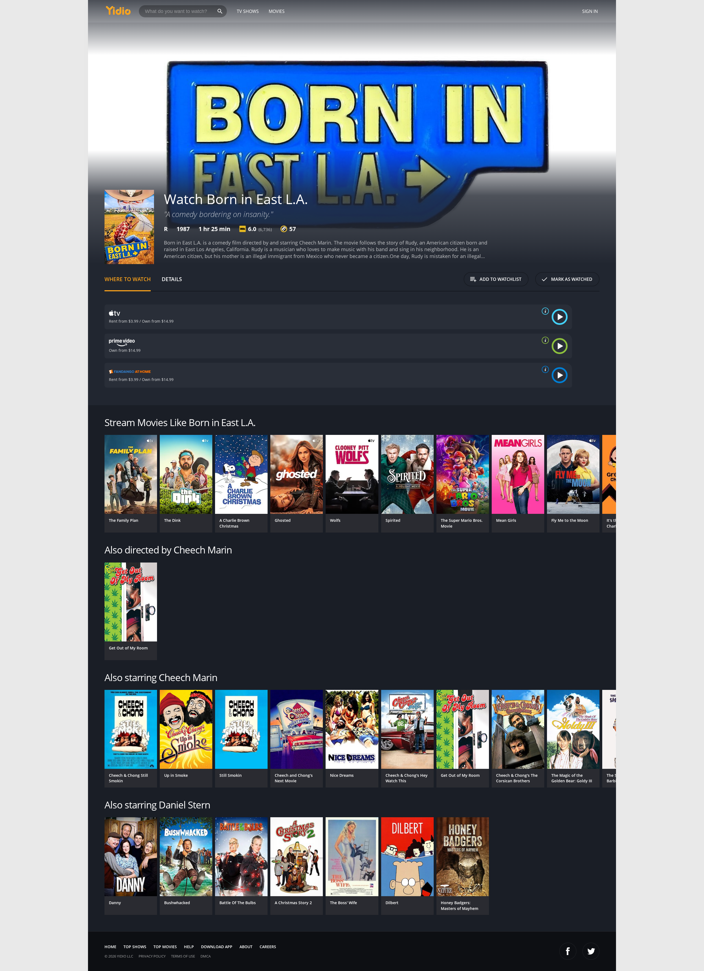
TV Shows (248, 11)
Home (110, 946)
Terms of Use (183, 956)
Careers (268, 946)
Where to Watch (128, 279)
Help (189, 946)
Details (172, 279)
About (246, 946)
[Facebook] (567, 951)
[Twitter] (591, 951)
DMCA (205, 956)
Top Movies (165, 946)
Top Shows (134, 946)
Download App (216, 946)
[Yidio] (118, 12)
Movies (277, 11)
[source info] (544, 311)
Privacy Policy (152, 956)
